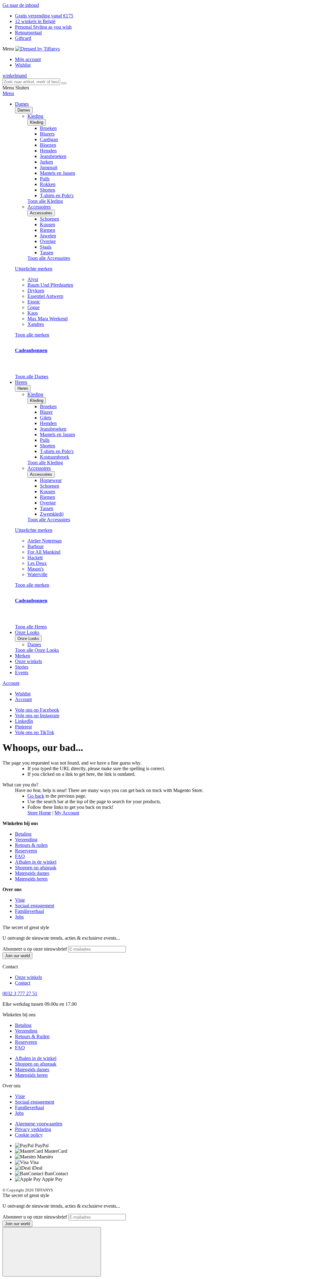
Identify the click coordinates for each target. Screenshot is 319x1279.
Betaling (23, 834)
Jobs (19, 916)
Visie (20, 900)
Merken (22, 655)
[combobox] (31, 82)
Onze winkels (28, 661)
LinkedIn (24, 721)
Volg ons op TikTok (34, 732)
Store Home (39, 812)
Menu (8, 93)
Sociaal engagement (34, 905)
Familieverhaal (29, 911)
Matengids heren (31, 878)
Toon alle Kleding (45, 201)
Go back (35, 796)
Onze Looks (28, 638)
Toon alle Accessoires (48, 258)
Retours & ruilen (31, 845)
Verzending (26, 839)
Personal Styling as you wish (43, 27)
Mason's (35, 568)
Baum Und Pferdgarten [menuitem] (50, 285)
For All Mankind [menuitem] (43, 552)
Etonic (33, 301)
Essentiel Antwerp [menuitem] (45, 296)
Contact (22, 982)
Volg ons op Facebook (37, 710)
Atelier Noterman (44, 540)
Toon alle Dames (31, 376)
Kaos (32, 313)
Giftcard (23, 38)
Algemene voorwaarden (38, 1123)
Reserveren (26, 850)
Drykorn (35, 290)
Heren (22, 388)
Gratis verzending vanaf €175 (44, 15)
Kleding (36, 122)
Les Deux (37, 563)
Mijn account (28, 59)
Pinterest (23, 726)
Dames (23, 110)
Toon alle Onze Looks (37, 650)
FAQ (20, 856)
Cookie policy (29, 1135)
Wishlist (23, 65)
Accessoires (41, 213)
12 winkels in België (35, 21)
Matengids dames (32, 873)
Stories (21, 667)
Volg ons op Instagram (37, 715)
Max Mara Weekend (47, 318)
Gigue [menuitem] (33, 307)
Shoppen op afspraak (35, 867)
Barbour (35, 546)
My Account (67, 812)
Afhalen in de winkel (35, 862)
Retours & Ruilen (32, 1036)
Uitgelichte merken (33, 268)
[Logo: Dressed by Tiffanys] (37, 48)
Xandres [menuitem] (35, 324)
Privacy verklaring (33, 1129)
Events (21, 672)
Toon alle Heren (31, 626)
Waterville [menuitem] (37, 574)
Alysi (32, 279)
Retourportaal (28, 32)
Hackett (35, 557)
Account (10, 683)
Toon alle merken (32, 334)
